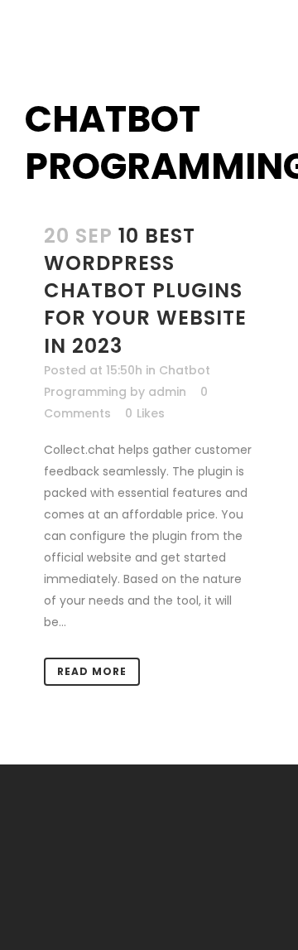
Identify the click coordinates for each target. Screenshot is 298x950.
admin (167, 391)
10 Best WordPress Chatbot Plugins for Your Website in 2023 (145, 290)
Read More (92, 671)
